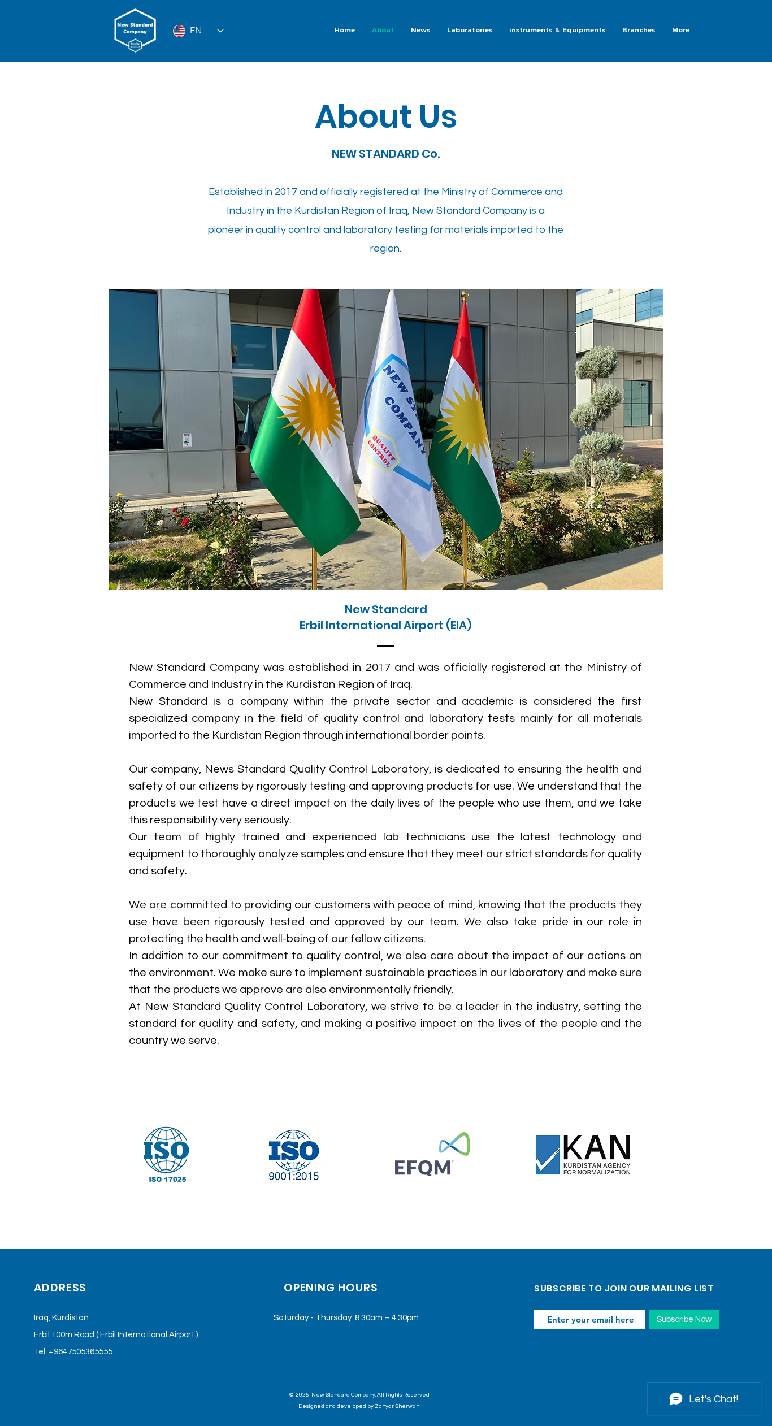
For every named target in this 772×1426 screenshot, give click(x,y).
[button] (470, 30)
